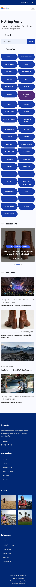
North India (27, 159)
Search (30, 41)
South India (27, 174)
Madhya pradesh (26, 144)
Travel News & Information (26, 183)
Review (9, 174)
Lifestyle (9, 144)
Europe (26, 86)
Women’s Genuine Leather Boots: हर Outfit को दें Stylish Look (18, 252)
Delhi (26, 79)
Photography (7, 468)
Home (4, 459)
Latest (26, 136)
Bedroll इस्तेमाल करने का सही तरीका (11, 402)
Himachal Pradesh (9, 119)
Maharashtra (9, 151)
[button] (14, 264)
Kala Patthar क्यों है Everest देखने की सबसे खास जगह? (16, 370)
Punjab (9, 166)
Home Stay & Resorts (27, 120)
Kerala (26, 129)
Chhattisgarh (26, 72)
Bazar (9, 57)
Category (9, 72)
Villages (26, 206)
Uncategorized (9, 199)
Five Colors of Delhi (26, 95)
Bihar (27, 64)
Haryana (27, 111)
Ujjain (27, 191)
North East (9, 159)
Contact (5, 480)
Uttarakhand (9, 206)
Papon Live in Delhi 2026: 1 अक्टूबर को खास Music (16, 306)
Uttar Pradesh (27, 199)
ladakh (9, 136)
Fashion (9, 94)
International (9, 129)
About (4, 463)
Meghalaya (26, 151)
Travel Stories (9, 191)
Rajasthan (26, 166)
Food (9, 104)
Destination (9, 86)
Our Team (5, 476)
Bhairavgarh (9, 64)
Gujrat (26, 104)
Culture (9, 79)
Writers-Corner (9, 214)
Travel (9, 181)
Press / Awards (7, 472)
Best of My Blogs (26, 57)
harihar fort (9, 111)
